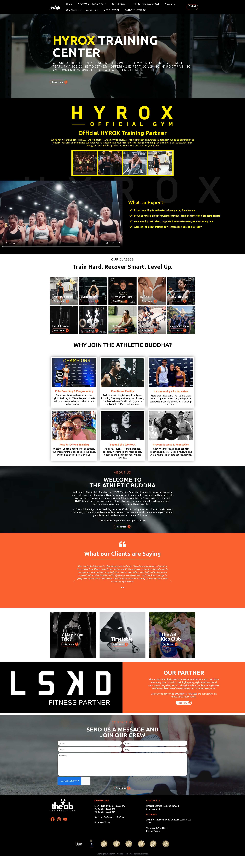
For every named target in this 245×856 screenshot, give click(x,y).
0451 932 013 (153, 808)
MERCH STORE (112, 10)
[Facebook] (53, 819)
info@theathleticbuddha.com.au (162, 806)
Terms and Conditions (157, 828)
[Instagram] (59, 819)
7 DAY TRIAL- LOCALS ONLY (92, 4)
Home (69, 4)
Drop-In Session (120, 4)
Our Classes (72, 10)
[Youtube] (65, 819)
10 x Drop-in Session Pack (146, 4)
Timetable (169, 4)
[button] (74, 581)
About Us (91, 10)
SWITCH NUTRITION (136, 10)
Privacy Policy (153, 831)
